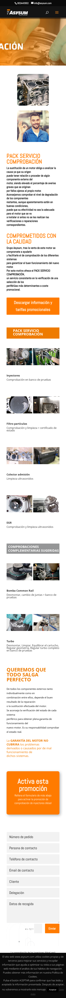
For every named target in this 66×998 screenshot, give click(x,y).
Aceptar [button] (52, 989)
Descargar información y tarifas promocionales (33, 306)
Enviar (52, 928)
